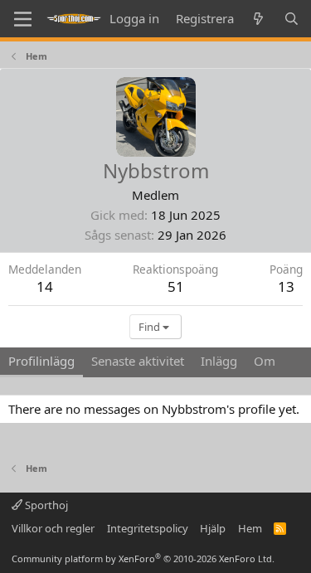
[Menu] (22, 19)
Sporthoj (45, 505)
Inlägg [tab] (219, 360)
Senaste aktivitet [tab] (137, 360)
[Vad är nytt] (258, 18)
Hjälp (213, 528)
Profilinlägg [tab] (41, 360)
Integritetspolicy (147, 528)
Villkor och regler (53, 528)
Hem (250, 528)
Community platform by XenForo (143, 558)
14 (44, 286)
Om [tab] (264, 360)
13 (286, 286)
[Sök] (291, 18)
